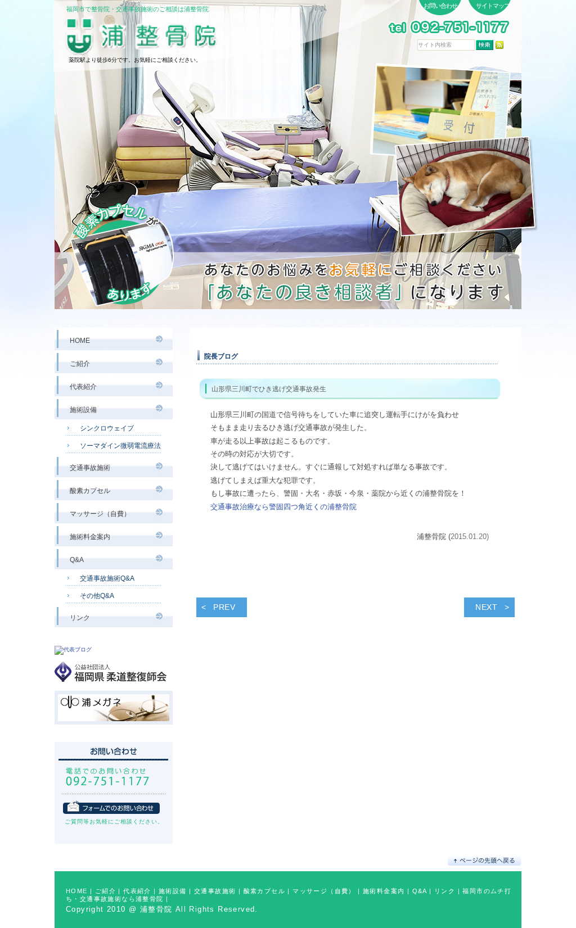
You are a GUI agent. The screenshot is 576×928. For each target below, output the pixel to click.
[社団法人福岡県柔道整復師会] (114, 686)
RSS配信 (499, 45)
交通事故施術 (215, 891)
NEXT (486, 607)
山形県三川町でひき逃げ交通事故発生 (269, 389)
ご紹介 (105, 891)
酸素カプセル (264, 891)
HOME (77, 891)
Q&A (419, 891)
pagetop (484, 860)
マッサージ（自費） (324, 891)
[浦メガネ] (114, 729)
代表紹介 (137, 891)
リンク (444, 891)
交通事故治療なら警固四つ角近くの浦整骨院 (283, 507)
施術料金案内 (383, 891)
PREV (224, 607)
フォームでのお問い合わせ (111, 807)
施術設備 (173, 891)
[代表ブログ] (73, 649)
